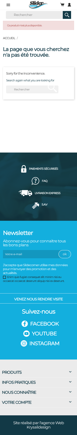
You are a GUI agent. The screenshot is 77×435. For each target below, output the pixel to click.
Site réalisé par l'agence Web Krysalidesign (38, 424)
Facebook (44, 324)
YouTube (44, 333)
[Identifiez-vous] (69, 4)
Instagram (44, 343)
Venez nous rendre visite (38, 299)
